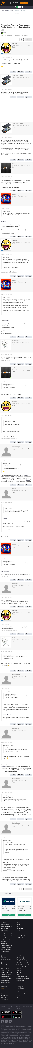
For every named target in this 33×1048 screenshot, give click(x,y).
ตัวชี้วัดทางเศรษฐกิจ (6, 949)
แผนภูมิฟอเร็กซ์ (20, 934)
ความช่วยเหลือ (20, 990)
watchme (14, 43)
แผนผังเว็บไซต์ (18, 1007)
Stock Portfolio (5, 996)
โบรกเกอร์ (3, 957)
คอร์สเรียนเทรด (5, 980)
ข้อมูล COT (3, 941)
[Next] (31, 39)
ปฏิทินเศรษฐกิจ (5, 924)
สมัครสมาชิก (8, 30)
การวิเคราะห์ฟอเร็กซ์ (6, 939)
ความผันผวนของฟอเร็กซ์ (7, 934)
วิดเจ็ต (2, 988)
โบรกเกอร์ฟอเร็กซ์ (20, 959)
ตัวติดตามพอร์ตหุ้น (5, 982)
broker (27, 475)
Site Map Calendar (27, 1006)
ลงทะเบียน (24, 2)
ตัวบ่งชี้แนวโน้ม (20, 937)
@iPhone (3, 221)
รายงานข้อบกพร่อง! (21, 994)
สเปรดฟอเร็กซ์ (20, 957)
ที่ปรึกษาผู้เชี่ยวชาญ (6, 976)
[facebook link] (2, 1021)
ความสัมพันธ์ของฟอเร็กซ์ (7, 936)
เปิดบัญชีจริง (8, 915)
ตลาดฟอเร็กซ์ (4, 932)
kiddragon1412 (16, 340)
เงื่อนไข (3, 1006)
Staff (4, 32)
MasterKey (15, 583)
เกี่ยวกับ (18, 996)
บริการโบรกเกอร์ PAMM (7, 970)
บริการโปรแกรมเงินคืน (6, 972)
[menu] (31, 3)
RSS (2, 994)
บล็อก (17, 997)
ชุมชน (18, 924)
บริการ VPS (4, 961)
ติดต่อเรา (18, 992)
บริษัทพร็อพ (19, 970)
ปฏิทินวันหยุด (4, 930)
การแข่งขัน (19, 932)
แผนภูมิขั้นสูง (4, 999)
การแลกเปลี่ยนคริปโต (6, 978)
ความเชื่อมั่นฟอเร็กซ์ (21, 936)
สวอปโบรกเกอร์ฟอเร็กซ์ (22, 961)
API (2, 992)
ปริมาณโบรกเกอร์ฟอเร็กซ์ (22, 963)
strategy (3, 766)
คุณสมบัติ (3, 990)
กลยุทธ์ (18, 930)
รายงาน (29, 71)
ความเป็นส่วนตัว (10, 1007)
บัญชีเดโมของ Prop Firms (22, 978)
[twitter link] (6, 1021)
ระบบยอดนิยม (19, 928)
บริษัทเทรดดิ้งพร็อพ (5, 959)
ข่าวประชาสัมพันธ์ (21, 967)
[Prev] (19, 39)
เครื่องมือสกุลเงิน (5, 951)
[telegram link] (10, 1021)
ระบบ (17, 926)
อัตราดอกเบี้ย (4, 928)
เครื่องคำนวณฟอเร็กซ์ (6, 945)
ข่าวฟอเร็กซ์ (4, 937)
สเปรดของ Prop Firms (21, 976)
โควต (13, 71)
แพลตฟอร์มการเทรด (6, 974)
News (9, 869)
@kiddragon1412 (5, 571)
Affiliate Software (5, 997)
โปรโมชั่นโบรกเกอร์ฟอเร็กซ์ (23, 965)
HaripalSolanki (16, 446)
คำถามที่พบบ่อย (20, 988)
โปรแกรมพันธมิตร (5, 968)
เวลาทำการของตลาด (6, 926)
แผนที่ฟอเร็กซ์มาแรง (6, 947)
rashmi (14, 194)
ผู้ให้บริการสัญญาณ (6, 963)
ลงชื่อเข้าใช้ (15, 2)
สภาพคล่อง (4, 943)
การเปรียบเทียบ (20, 980)
